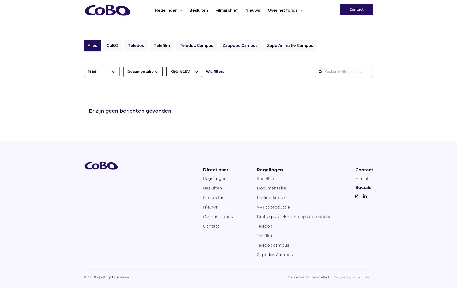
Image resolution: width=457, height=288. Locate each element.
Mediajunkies (360, 277)
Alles (92, 45)
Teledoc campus (273, 245)
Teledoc (136, 45)
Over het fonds (283, 10)
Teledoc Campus (196, 45)
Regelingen (166, 10)
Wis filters (215, 72)
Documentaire (271, 188)
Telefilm (162, 45)
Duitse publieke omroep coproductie (294, 216)
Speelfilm (266, 178)
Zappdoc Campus (240, 45)
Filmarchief (227, 10)
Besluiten (198, 10)
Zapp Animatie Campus (290, 45)
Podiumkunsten (273, 197)
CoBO (112, 45)
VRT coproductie (273, 207)
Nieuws (252, 10)
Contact (356, 9)
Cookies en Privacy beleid (307, 277)
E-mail (361, 178)
